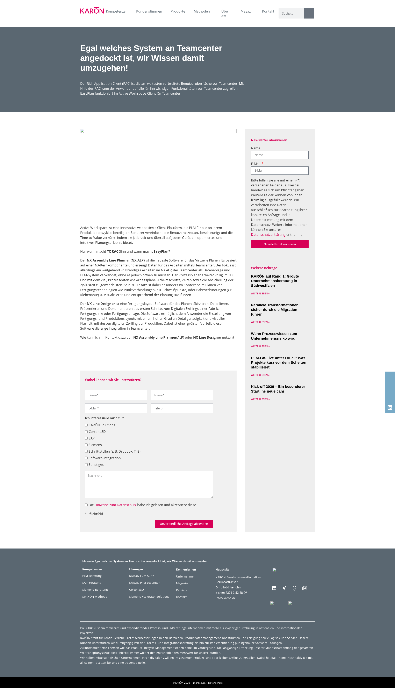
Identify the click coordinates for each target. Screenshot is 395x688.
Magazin (247, 11)
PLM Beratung (92, 576)
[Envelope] (390, 377)
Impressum (199, 683)
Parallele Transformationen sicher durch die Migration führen (275, 309)
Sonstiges (96, 464)
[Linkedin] (274, 588)
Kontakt (268, 11)
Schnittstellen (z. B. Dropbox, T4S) (115, 451)
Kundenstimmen (149, 11)
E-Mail (256, 164)
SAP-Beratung (91, 583)
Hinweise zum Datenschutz (115, 505)
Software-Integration (105, 458)
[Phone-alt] (390, 387)
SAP (92, 438)
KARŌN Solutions (102, 425)
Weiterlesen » (260, 293)
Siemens (95, 445)
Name (255, 148)
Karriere (181, 590)
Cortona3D (97, 431)
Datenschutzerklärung (268, 234)
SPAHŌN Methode (94, 597)
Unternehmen (185, 576)
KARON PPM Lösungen (144, 583)
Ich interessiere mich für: (104, 418)
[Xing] (284, 588)
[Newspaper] (304, 588)
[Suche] (309, 13)
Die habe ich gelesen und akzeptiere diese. (143, 505)
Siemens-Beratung (95, 590)
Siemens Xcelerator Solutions (149, 597)
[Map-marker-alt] (294, 588)
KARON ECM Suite (141, 576)
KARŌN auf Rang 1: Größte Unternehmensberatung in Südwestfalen (275, 281)
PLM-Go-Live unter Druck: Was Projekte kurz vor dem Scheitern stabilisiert (279, 362)
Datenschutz (215, 683)
